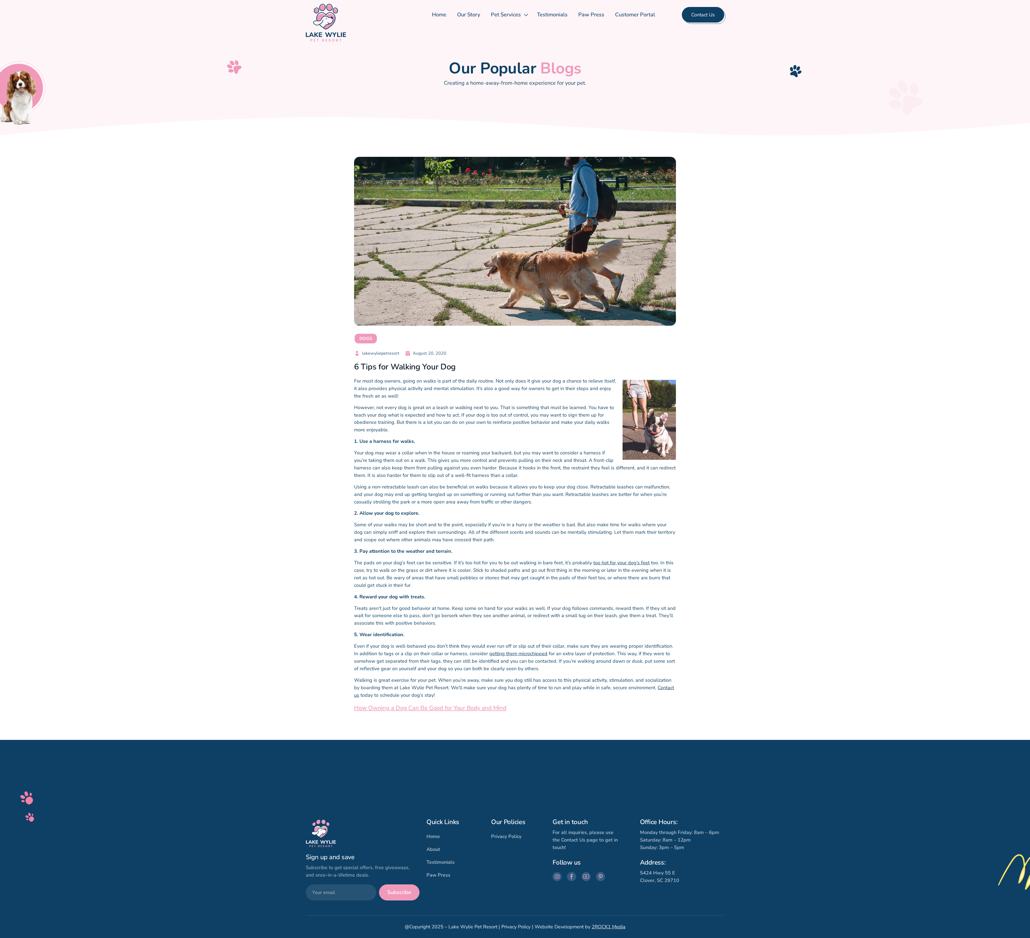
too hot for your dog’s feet (621, 562)
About (433, 849)
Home (439, 14)
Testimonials (552, 14)
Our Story (468, 14)
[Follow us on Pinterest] (600, 876)
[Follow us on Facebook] (571, 876)
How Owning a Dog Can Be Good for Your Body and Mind (430, 708)
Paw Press (591, 14)
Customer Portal (635, 14)
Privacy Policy (506, 836)
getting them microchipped (518, 653)
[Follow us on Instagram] (557, 876)
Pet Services (506, 14)
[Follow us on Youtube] (586, 876)
